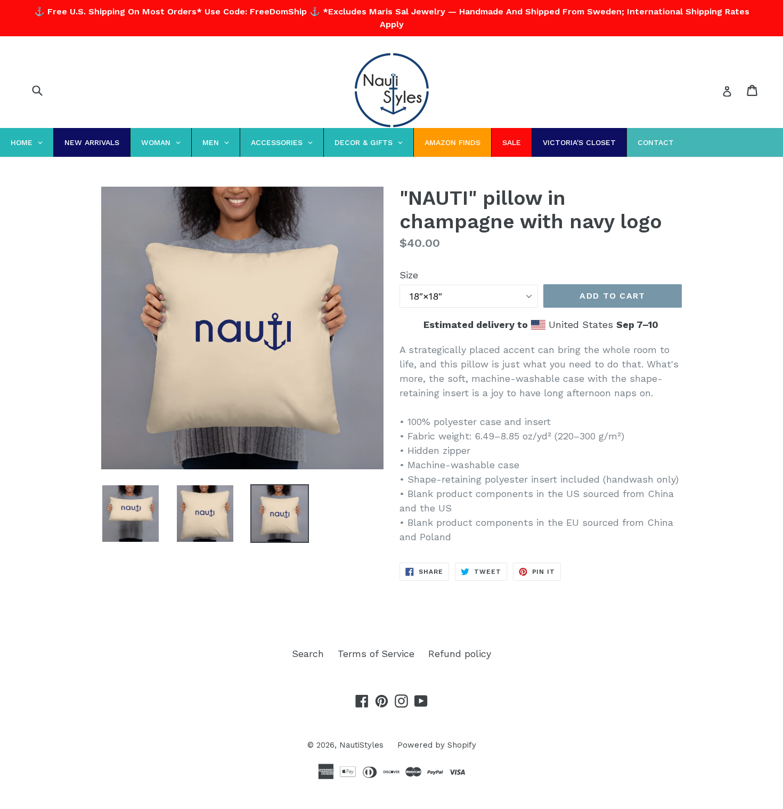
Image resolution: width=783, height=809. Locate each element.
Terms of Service (376, 653)
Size (408, 275)
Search (308, 653)
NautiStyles (361, 745)
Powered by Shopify (436, 745)
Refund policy (459, 653)
